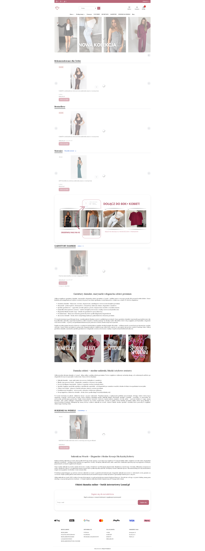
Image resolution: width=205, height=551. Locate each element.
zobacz (80, 246)
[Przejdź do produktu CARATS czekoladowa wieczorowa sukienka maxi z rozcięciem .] (79, 77)
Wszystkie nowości (69, 151)
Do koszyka (63, 283)
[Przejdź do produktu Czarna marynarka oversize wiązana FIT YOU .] (79, 262)
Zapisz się (143, 502)
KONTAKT (109, 534)
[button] (98, 8)
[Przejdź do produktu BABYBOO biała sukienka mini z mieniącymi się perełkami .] (79, 427)
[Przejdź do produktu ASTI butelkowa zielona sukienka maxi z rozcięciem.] (79, 167)
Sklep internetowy (102, 548)
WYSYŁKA (86, 532)
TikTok (131, 537)
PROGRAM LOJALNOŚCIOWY (91, 537)
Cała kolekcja (81, 410)
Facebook (131, 534)
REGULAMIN (64, 532)
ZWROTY (145, 1)
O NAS (108, 532)
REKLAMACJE (109, 539)
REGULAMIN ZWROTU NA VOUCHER (70, 541)
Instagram (132, 532)
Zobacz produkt (64, 99)
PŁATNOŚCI (87, 534)
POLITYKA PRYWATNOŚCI (68, 534)
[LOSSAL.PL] (103, 219)
